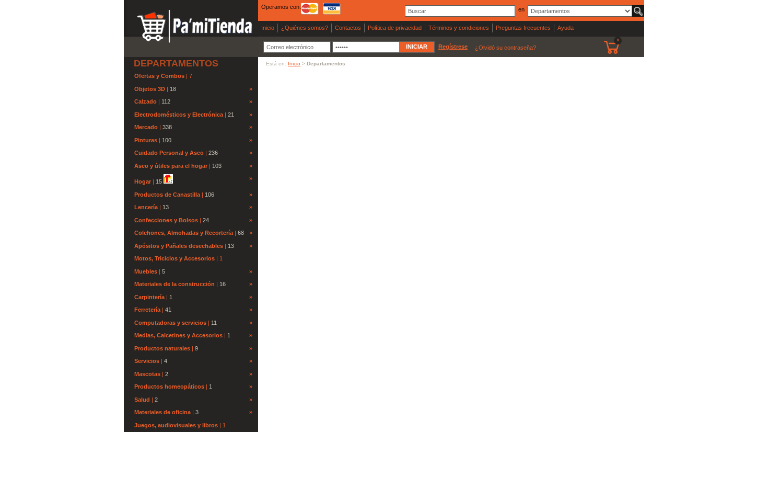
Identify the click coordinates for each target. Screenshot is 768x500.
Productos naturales (162, 348)
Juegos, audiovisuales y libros (176, 425)
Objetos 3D (149, 89)
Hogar (142, 181)
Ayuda (565, 28)
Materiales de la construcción (174, 284)
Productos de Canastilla (167, 194)
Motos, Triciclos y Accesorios (175, 258)
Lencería (146, 207)
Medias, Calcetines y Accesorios (178, 335)
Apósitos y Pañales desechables (178, 246)
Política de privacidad (395, 28)
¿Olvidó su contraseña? (505, 47)
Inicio (267, 28)
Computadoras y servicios (170, 323)
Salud (142, 399)
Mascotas (147, 374)
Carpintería (149, 297)
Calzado (145, 101)
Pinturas (145, 140)
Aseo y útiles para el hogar (170, 166)
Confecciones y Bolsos (166, 220)
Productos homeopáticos (169, 386)
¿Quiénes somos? (304, 28)
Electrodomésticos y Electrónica (178, 114)
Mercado (146, 127)
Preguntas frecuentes (523, 28)
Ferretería (147, 309)
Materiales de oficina (162, 412)
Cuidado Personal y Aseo (169, 153)
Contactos (348, 28)
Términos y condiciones (458, 28)
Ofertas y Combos (160, 76)
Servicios (146, 361)
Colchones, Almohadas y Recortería (183, 233)
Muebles (145, 271)
